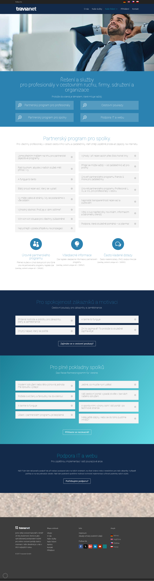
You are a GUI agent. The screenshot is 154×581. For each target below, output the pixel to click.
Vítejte (49, 533)
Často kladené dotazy (118, 255)
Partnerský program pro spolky (47, 117)
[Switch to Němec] (124, 2)
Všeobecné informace (77, 255)
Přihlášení (125, 9)
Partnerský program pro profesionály (47, 105)
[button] (5, 575)
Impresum (83, 533)
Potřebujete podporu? (77, 481)
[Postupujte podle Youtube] (100, 546)
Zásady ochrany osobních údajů (90, 536)
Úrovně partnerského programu (36, 256)
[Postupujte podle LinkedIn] (95, 546)
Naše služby (97, 9)
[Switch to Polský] (137, 2)
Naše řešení (110, 9)
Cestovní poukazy (112, 105)
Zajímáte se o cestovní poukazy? (77, 343)
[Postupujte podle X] (85, 546)
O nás (86, 9)
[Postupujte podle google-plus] (90, 546)
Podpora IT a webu (112, 117)
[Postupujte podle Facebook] (81, 546)
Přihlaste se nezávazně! (77, 278)
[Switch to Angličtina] (129, 2)
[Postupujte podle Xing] (105, 546)
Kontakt (135, 9)
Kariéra (49, 544)
